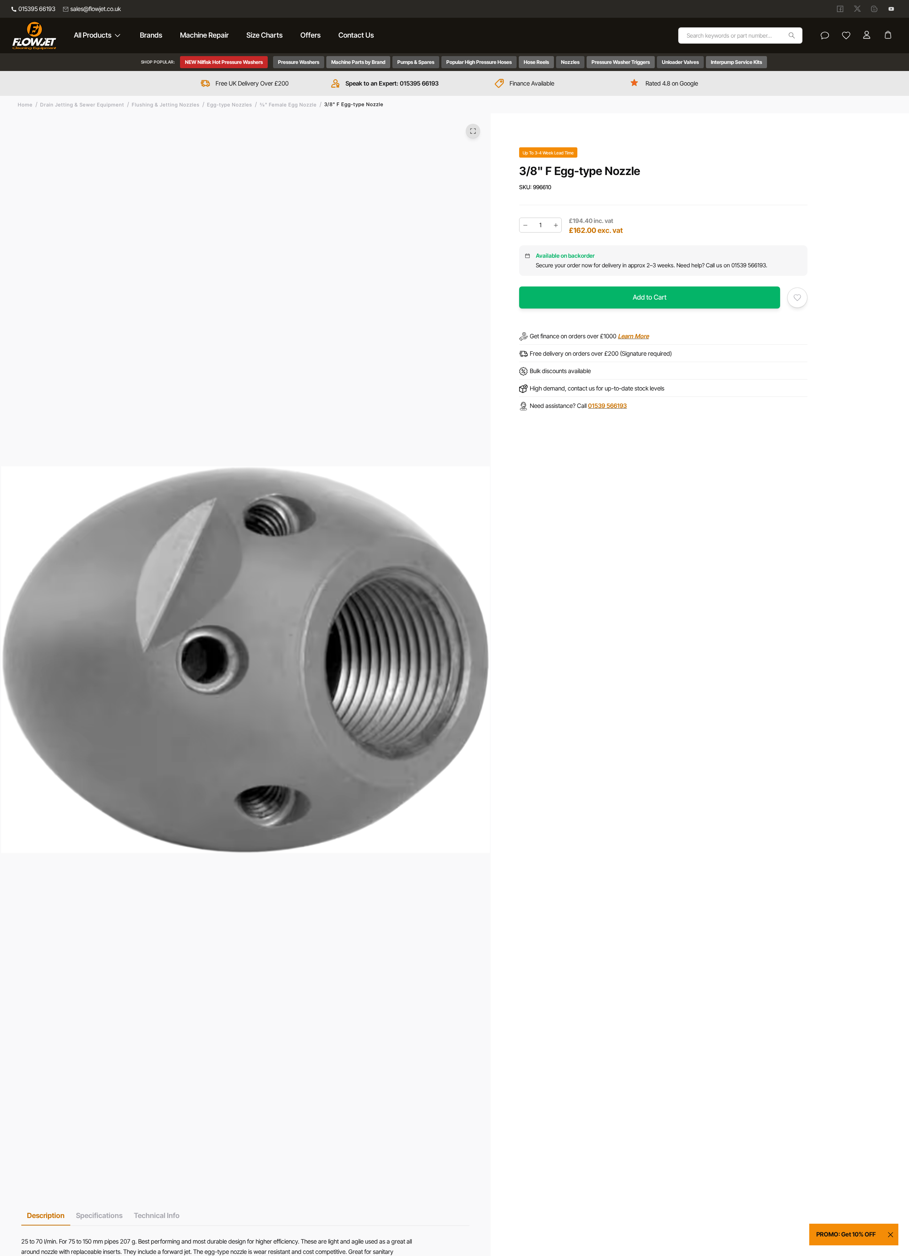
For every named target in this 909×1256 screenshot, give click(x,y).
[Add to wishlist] (797, 298)
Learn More (633, 336)
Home (25, 105)
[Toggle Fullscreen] (473, 131)
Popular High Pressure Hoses (479, 62)
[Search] (792, 35)
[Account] (867, 35)
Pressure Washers (298, 62)
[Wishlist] (846, 35)
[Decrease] (525, 225)
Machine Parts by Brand (358, 62)
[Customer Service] (824, 35)
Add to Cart (649, 297)
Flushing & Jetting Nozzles (166, 105)
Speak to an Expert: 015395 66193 (392, 83)
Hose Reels (536, 62)
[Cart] (888, 35)
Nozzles (570, 62)
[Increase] (555, 225)
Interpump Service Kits (736, 62)
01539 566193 (607, 405)
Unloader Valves (680, 62)
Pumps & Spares (415, 62)
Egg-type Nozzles (229, 105)
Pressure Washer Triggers (621, 62)
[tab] (45, 1215)
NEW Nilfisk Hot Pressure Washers (224, 62)
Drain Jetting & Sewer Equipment (82, 105)
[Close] (890, 1234)
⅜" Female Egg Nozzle (288, 105)
